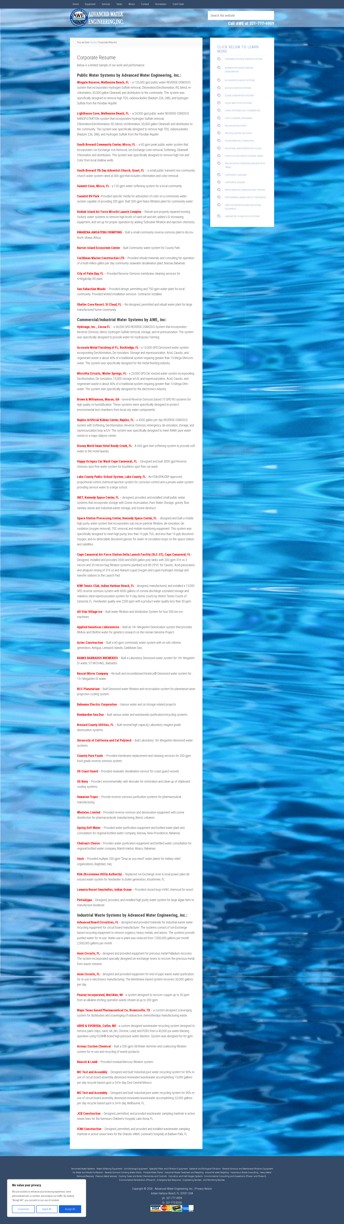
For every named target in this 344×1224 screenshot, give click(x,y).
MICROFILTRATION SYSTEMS (238, 88)
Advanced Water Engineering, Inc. (174, 1188)
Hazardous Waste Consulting (244, 1172)
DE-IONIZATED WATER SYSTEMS (240, 80)
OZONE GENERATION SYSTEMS (239, 95)
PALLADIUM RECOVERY (236, 125)
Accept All (70, 1209)
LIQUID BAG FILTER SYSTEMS (238, 103)
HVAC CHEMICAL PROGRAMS (238, 118)
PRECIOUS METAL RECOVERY (238, 133)
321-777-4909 (174, 1198)
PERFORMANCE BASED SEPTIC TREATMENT (245, 197)
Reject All (46, 1209)
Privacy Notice (203, 1188)
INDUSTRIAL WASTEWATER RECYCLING (243, 148)
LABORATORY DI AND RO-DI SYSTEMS (242, 216)
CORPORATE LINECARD (236, 175)
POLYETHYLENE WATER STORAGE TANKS (244, 156)
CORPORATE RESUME (235, 182)
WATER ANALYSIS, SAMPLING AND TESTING (245, 190)
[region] (46, 1198)
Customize (23, 1209)
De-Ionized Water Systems (83, 1168)
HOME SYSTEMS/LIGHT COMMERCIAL (243, 110)
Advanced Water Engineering (97, 18)
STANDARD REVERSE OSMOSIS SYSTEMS (243, 59)
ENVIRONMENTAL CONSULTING (239, 140)
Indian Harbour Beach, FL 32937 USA (172, 1193)
